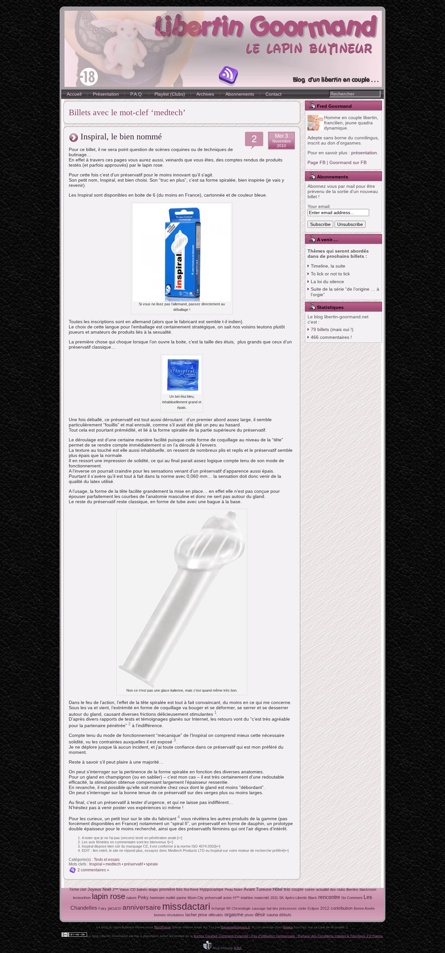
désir (260, 914)
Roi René (191, 889)
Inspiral (95, 864)
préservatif (133, 864)
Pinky (143, 897)
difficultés (215, 915)
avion (227, 898)
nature (131, 898)
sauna (272, 914)
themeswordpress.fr (235, 927)
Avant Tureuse (257, 889)
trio (287, 889)
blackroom (368, 889)
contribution (341, 908)
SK (281, 898)
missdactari (186, 906)
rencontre (329, 897)
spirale (152, 864)
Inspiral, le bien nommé (121, 136)
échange (218, 908)
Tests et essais (107, 859)
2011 (274, 898)
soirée (310, 889)
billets (320, 329)
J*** (115, 889)
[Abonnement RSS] (228, 76)
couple (298, 889)
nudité (170, 898)
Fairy (102, 908)
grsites (288, 927)
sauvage (259, 908)
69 (228, 908)
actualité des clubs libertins (337, 889)
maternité (261, 898)
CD (133, 889)
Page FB (316, 162)
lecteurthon (82, 898)
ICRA (238, 948)
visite (302, 908)
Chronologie (241, 908)
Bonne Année (364, 908)
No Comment (351, 898)
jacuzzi (114, 908)
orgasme (233, 914)
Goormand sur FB (347, 162)
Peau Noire (233, 889)
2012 (324, 908)
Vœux (124, 889)
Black (312, 898)
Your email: (319, 206)
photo (249, 915)
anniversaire (141, 907)
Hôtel (277, 889)
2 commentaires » (93, 870)
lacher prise (196, 914)
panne (181, 898)
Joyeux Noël (99, 889)
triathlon (247, 898)
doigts (153, 889)
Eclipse (313, 908)
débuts (285, 915)
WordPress (162, 927)
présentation (364, 152)
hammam (157, 898)
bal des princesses (282, 908)
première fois (170, 889)
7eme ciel (77, 889)
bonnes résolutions (169, 915)
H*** (236, 898)
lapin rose (108, 896)
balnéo (142, 889)
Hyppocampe (211, 889)
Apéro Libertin (296, 898)
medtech (113, 864)
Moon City (196, 898)
